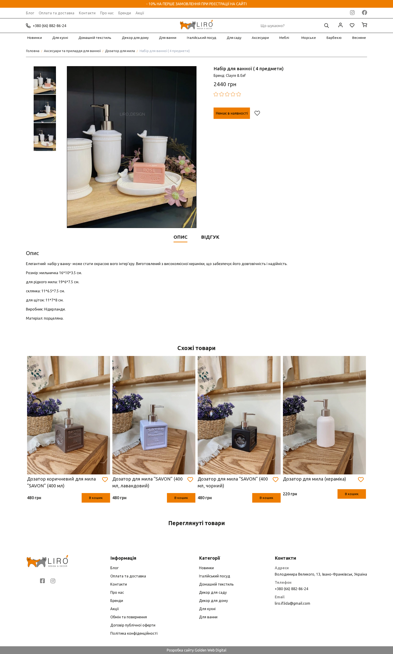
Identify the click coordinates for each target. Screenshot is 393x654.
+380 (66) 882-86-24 (49, 26)
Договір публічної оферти (132, 625)
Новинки (34, 38)
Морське (308, 38)
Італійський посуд (201, 38)
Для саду (234, 38)
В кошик (96, 498)
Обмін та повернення (128, 617)
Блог (30, 13)
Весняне (359, 38)
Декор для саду (213, 592)
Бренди (124, 13)
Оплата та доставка (56, 13)
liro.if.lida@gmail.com (292, 603)
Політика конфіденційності (134, 633)
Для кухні (60, 38)
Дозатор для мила (120, 51)
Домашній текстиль (94, 38)
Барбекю (334, 38)
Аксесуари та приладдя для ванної (72, 51)
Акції (140, 13)
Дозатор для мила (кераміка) (314, 478)
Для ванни (167, 38)
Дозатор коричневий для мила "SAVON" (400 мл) (61, 482)
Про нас (107, 13)
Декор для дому (135, 38)
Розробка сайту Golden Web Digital (196, 650)
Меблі (284, 38)
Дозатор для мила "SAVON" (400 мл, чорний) (233, 482)
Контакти (87, 13)
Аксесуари (260, 38)
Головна (32, 51)
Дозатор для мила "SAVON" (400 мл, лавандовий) (147, 482)
